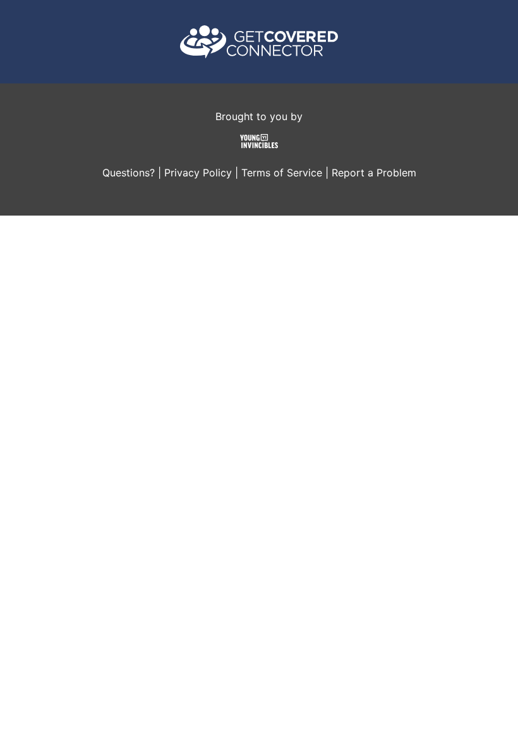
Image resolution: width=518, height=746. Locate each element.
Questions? (128, 172)
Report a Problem (374, 172)
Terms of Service (281, 172)
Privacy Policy (198, 172)
